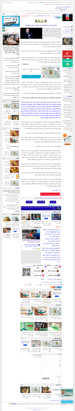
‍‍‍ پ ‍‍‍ (44, 15)
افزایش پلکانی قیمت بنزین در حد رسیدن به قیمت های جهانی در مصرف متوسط (12, 201)
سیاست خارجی (54, 15)
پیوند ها (45, 2)
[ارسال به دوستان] (40, 15)
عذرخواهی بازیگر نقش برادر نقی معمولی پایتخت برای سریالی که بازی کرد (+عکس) (68, 91)
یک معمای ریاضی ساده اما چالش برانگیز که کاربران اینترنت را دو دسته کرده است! (67, 101)
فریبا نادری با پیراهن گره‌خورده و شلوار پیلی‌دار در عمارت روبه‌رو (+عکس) (67, 86)
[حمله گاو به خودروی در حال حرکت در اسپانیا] (67, 17)
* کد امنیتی (59, 376)
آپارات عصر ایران (38, 275)
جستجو (60, 2)
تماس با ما (66, 2)
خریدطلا (31, 76)
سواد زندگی (42, 2)
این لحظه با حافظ (52, 271)
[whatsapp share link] (61, 17)
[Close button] (72, 387)
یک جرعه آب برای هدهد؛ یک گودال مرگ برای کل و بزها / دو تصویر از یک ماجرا (67, 32)
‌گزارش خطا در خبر (23, 16)
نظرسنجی (57, 2)
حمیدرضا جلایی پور (53, 282)
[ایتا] (52, 287)
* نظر (60, 365)
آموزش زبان (46, 4)
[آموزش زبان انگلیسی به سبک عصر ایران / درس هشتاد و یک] (67, 41)
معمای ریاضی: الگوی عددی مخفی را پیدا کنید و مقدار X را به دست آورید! (68, 106)
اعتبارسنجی (39, 357)
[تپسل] (22, 64)
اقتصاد (35, 2)
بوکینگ (35, 357)
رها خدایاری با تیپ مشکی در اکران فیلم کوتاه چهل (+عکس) (67, 76)
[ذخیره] (41, 15)
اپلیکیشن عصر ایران (26, 266)
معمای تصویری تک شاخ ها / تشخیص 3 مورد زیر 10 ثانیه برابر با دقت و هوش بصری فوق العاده (67, 123)
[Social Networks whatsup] (53, 205)
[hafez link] (41, 21)
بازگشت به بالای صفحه (55, 400)
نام (60, 356)
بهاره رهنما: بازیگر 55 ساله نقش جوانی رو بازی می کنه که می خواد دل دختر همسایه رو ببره (11, 60)
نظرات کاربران (41, 202)
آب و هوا (53, 2)
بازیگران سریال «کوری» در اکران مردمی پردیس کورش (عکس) (67, 72)
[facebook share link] (57, 17)
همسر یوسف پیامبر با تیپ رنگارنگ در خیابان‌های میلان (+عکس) (67, 81)
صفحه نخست (60, 15)
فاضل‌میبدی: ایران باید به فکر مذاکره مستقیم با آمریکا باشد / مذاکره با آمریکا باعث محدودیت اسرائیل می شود (51, 250)
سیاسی (38, 2)
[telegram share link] (59, 17)
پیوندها (37, 404)
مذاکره (42, 282)
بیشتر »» (65, 13)
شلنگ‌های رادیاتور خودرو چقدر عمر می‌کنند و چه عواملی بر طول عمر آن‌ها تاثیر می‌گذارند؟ (11, 95)
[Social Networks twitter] (51, 205)
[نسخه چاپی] (39, 15)
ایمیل (60, 361)
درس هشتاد (69, 48)
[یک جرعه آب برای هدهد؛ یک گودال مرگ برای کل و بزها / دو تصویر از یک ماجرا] (31, 234)
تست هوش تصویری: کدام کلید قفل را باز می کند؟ (68, 117)
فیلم (53, 4)
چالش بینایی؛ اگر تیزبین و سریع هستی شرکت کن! (67, 110)
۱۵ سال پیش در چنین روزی (38, 267)
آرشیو (63, 2)
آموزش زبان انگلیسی (52, 275)
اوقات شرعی (49, 2)
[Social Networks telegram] (49, 205)
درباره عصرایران (52, 404)
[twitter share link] (55, 17)
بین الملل (70, 4)
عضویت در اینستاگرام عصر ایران (52, 267)
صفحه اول (70, 2)
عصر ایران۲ (57, 404)
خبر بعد (52, 202)
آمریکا (48, 282)
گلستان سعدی (37, 271)
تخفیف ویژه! (67, 402)
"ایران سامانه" (35, 409)
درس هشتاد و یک (68, 46)
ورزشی (29, 2)
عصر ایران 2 (50, 4)
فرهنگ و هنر (66, 4)
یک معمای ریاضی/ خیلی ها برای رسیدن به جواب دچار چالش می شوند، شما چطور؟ (67, 129)
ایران (45, 282)
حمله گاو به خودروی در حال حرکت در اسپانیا (67, 27)
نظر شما (59, 354)
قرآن (58, 4)
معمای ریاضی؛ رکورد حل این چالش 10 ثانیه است (67, 113)
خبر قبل (30, 202)
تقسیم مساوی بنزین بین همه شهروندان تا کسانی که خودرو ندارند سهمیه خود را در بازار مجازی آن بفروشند (11, 206)
